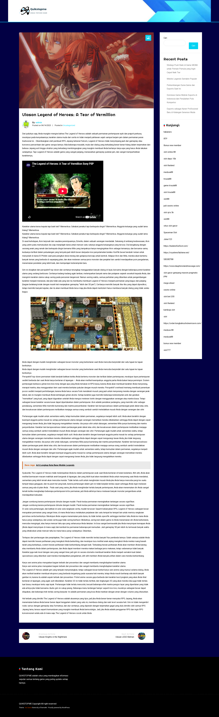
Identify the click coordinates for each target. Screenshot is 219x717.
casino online (169, 290)
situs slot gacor (170, 226)
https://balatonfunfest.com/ (176, 246)
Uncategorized (69, 125)
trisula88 (167, 179)
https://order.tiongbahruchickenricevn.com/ (182, 323)
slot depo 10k (170, 158)
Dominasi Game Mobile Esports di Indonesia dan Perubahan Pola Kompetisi (182, 99)
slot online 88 (170, 152)
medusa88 (168, 172)
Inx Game (28, 707)
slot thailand (169, 165)
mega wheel (169, 283)
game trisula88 (170, 185)
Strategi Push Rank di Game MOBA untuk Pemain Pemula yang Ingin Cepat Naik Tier (182, 69)
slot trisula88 (169, 192)
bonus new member (172, 343)
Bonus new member (172, 145)
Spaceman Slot (170, 232)
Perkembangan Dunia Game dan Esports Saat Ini (181, 87)
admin (39, 122)
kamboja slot (169, 310)
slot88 (166, 199)
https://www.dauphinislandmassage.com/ (182, 266)
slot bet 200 (169, 296)
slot (165, 316)
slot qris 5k (169, 212)
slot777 (167, 350)
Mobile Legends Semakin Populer (182, 79)
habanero (168, 132)
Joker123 (168, 239)
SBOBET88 (168, 259)
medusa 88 (169, 330)
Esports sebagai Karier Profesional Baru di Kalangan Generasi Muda (182, 111)
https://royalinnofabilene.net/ (176, 252)
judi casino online (171, 205)
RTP (165, 138)
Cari (165, 38)
